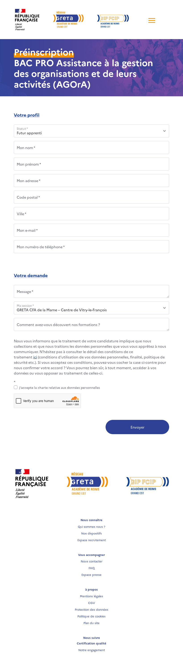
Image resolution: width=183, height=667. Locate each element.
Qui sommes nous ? (91, 526)
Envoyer (137, 427)
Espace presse (91, 574)
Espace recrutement (91, 540)
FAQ (92, 568)
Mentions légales (91, 596)
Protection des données (91, 609)
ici (35, 356)
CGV (91, 603)
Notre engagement (91, 650)
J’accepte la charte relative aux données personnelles (59, 387)
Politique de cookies (91, 616)
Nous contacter (91, 561)
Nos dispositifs (91, 533)
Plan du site (91, 623)
